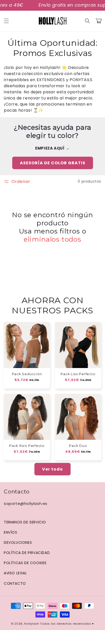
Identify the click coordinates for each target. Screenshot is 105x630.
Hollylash (31, 624)
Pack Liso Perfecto (78, 374)
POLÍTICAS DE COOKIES (25, 562)
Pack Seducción (27, 374)
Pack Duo (78, 446)
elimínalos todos (52, 239)
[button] (6, 20)
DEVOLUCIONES (18, 542)
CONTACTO (15, 583)
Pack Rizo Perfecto (27, 446)
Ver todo (52, 469)
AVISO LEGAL (15, 573)
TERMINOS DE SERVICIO (25, 522)
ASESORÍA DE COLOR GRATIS (52, 163)
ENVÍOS (10, 532)
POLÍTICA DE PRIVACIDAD (27, 552)
